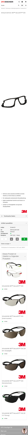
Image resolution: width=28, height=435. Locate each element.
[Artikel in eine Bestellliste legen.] (17, 239)
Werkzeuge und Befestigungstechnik (13, 8)
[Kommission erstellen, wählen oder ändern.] (11, 239)
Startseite (3, 8)
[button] (24, 431)
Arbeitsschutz (23, 8)
